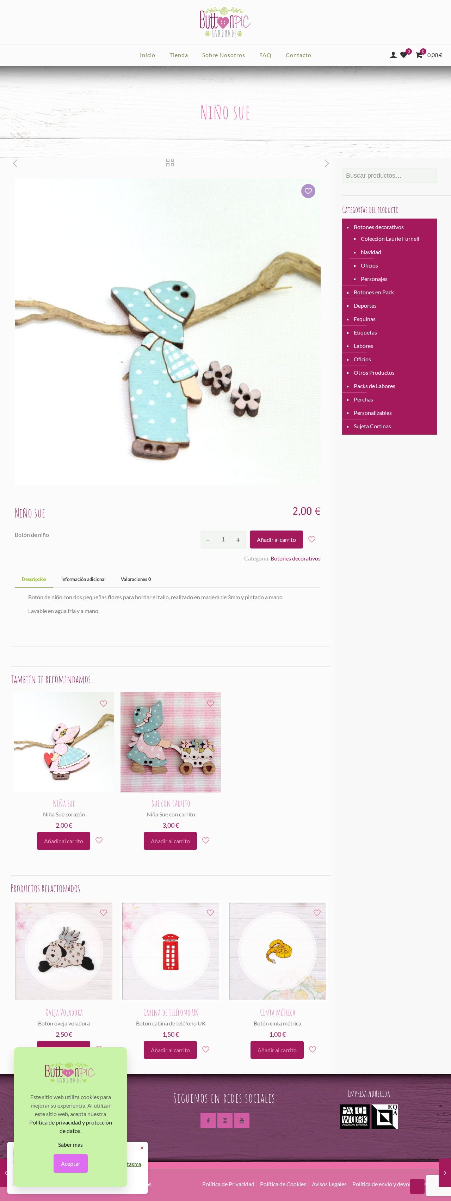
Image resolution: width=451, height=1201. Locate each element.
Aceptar (70, 1163)
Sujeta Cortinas (372, 426)
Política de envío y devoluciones (390, 1184)
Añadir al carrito (276, 539)
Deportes (365, 305)
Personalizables (373, 412)
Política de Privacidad (228, 1184)
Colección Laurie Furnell (390, 238)
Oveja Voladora (64, 1012)
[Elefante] (6, 1173)
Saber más (70, 1144)
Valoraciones (136, 579)
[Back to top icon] (417, 1186)
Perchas (363, 399)
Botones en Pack (374, 292)
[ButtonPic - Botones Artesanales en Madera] (225, 22)
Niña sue (64, 803)
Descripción (34, 579)
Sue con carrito (171, 803)
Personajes (374, 278)
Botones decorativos (296, 558)
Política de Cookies (283, 1184)
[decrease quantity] (208, 539)
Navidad (371, 252)
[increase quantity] (238, 539)
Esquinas (365, 318)
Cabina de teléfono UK (170, 1012)
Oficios (369, 265)
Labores (363, 345)
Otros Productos (374, 372)
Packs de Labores (374, 385)
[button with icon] (208, 1120)
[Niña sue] (445, 1173)
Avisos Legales (329, 1184)
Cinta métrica (277, 1012)
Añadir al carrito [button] (63, 841)
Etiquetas (365, 332)
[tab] (34, 579)
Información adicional (83, 579)
